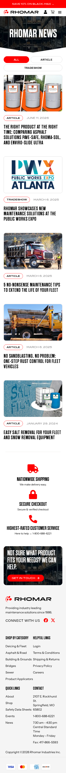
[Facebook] (46, 620)
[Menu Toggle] (60, 12)
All (16, 59)
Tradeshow (33, 67)
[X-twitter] (53, 620)
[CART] (52, 12)
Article (46, 59)
